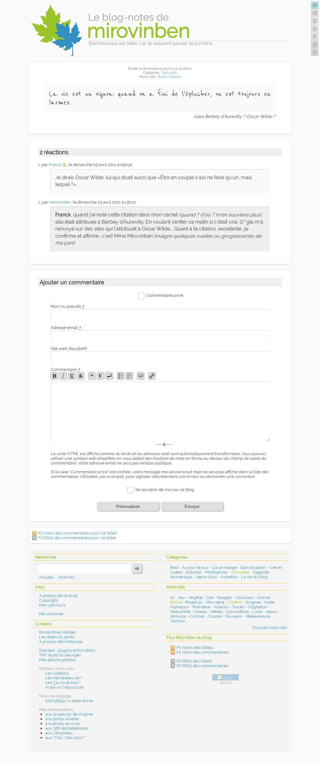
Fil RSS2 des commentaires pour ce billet (77, 537)
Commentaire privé (164, 295)
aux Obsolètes (58, 733)
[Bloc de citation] (140, 376)
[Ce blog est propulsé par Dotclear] (225, 677)
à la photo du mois (62, 723)
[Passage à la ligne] (109, 376)
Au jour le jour (195, 567)
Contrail (196, 616)
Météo (217, 611)
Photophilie (216, 572)
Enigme (253, 602)
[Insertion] (72, 376)
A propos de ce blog (58, 595)
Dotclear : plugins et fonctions (67, 650)
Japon (271, 611)
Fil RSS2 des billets (194, 661)
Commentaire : (66, 369)
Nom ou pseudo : (68, 306)
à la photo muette (62, 719)
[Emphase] (63, 376)
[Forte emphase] (54, 376)
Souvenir (233, 616)
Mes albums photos (57, 659)
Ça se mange (224, 567)
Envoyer (192, 506)
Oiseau (200, 611)
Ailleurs (221, 607)
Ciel (210, 597)
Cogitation (257, 607)
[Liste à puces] (120, 376)
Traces (238, 607)
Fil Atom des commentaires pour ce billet (77, 533)
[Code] (100, 376)
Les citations (57, 673)
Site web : (69, 348)
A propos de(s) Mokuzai (61, 641)
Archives (66, 577)
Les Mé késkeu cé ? (63, 678)
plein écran (82, 700)
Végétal (195, 597)
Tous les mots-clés (269, 627)
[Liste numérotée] (129, 376)
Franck (55, 164)
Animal (263, 597)
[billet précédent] (314, 44)
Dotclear (194, 572)
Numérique (181, 577)
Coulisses (244, 597)
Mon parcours (52, 605)
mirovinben (60, 202)
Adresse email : (67, 327)
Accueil (46, 577)
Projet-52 (193, 602)
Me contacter (51, 613)
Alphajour (179, 607)
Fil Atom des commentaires (203, 652)
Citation (174, 77)
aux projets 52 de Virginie (69, 714)
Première (201, 607)
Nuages (224, 597)
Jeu (181, 597)
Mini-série (215, 602)
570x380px (55, 700)
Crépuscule (72, 687)
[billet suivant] (314, 52)
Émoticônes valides (57, 632)
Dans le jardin (253, 567)
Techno (177, 621)
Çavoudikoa (237, 611)
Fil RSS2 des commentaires (202, 665)
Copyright (48, 600)
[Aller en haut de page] (314, 21)
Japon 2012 (206, 577)
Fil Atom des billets (195, 647)
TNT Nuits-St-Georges (60, 655)
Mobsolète (180, 611)
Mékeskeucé (258, 616)
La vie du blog (254, 577)
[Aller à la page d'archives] (314, 13)
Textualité (169, 73)
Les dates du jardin (57, 637)
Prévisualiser (128, 506)
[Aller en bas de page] (314, 36)
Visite (269, 602)
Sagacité (261, 572)
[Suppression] (80, 376)
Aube (50, 687)
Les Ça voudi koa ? (62, 682)
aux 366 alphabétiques (66, 728)
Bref (174, 567)
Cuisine (215, 616)
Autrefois (229, 577)
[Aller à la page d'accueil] (314, 5)
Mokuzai (178, 616)
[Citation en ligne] (92, 376)
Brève (162, 77)
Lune (257, 611)
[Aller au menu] (314, 29)
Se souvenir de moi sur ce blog (164, 490)
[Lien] (152, 376)
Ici (172, 597)
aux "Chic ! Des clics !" (65, 737)
